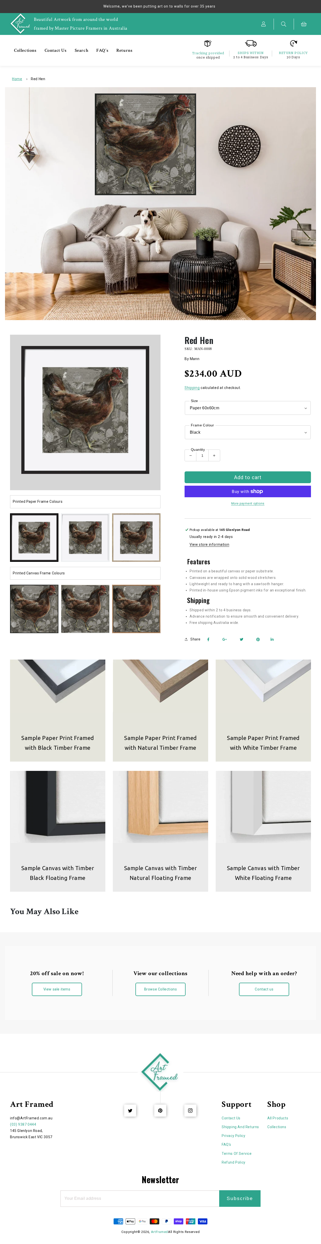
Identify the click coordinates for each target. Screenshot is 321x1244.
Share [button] (195, 639)
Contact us (264, 989)
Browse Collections (160, 989)
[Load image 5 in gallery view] (34, 609)
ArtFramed (159, 1232)
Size (194, 401)
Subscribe (240, 1198)
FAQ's (226, 1144)
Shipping (192, 388)
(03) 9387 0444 (23, 1124)
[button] (283, 24)
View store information (209, 544)
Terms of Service (237, 1154)
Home (17, 79)
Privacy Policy (233, 1136)
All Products (277, 1118)
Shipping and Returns (240, 1127)
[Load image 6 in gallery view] (85, 609)
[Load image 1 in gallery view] (34, 537)
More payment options (248, 503)
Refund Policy (234, 1162)
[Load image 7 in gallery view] (136, 609)
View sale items (56, 989)
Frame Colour (202, 425)
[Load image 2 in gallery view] (85, 537)
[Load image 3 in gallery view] (136, 537)
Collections (276, 1127)
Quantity (198, 449)
